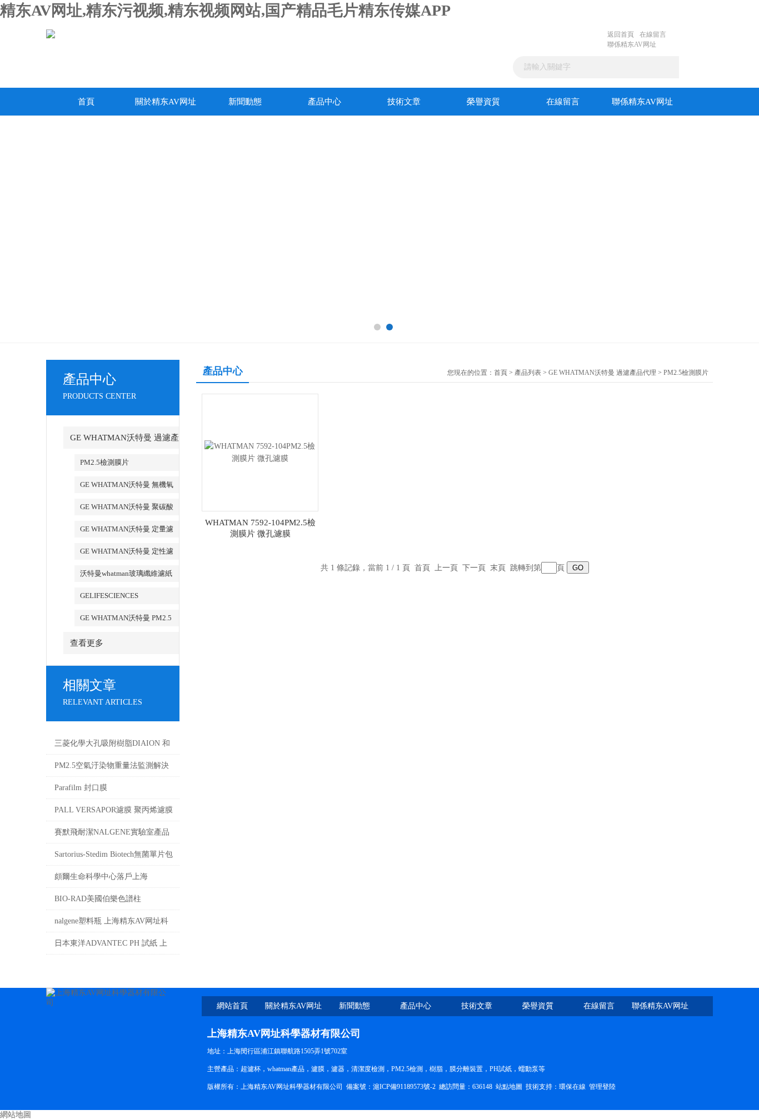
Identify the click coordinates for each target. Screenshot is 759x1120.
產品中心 (324, 101)
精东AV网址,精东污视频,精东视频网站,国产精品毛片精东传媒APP (225, 10)
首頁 (86, 101)
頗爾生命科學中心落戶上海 (101, 876)
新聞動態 (245, 101)
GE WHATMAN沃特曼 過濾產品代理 (602, 372)
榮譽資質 (483, 101)
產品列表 (528, 372)
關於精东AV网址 (165, 101)
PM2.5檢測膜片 (104, 462)
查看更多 (86, 643)
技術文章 (404, 101)
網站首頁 (232, 1006)
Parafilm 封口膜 (80, 788)
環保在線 (572, 1087)
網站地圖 (15, 1115)
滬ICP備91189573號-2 (404, 1087)
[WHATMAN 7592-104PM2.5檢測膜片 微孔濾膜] (260, 452)
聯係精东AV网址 (631, 44)
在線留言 (653, 34)
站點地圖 (509, 1087)
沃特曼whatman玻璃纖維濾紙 (126, 573)
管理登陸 (602, 1087)
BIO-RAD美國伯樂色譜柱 (97, 899)
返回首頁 (620, 34)
